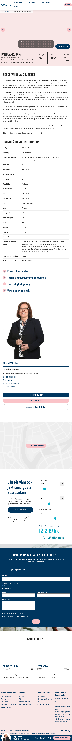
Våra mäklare (18, 3)
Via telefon (7, 588)
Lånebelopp (43, 480)
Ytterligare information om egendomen (26, 277)
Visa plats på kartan (37, 446)
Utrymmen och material (19, 290)
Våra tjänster (46, 3)
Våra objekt (31, 3)
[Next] (69, 30)
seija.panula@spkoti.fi (12, 383)
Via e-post (7, 586)
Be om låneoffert (20, 510)
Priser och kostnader (17, 271)
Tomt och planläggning (18, 284)
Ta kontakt (67, 5)
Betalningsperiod (45, 510)
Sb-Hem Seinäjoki (11, 386)
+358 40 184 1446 (11, 377)
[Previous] (3, 30)
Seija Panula (10, 363)
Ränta (41, 495)
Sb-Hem (16, 7)
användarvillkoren (18, 613)
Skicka (36, 621)
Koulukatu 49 (10, 665)
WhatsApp (8, 380)
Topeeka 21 (43, 665)
